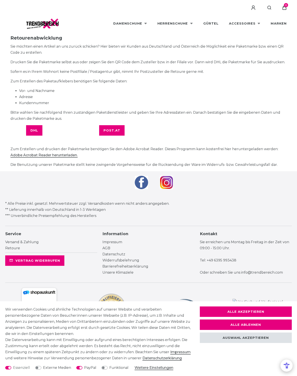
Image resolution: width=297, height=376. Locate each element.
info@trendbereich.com (262, 272)
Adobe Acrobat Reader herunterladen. (44, 155)
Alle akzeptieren (245, 312)
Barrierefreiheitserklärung (125, 266)
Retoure (12, 248)
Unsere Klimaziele (117, 272)
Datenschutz (113, 254)
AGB (106, 248)
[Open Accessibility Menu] (286, 365)
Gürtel (211, 23)
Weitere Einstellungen (154, 368)
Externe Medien (57, 368)
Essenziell (21, 368)
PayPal (90, 368)
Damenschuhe (128, 23)
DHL (34, 130)
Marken (279, 23)
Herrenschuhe (173, 23)
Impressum (112, 242)
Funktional (118, 368)
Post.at (111, 130)
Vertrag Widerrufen (37, 261)
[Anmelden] (254, 7)
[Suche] (269, 8)
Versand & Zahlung (22, 242)
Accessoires (243, 23)
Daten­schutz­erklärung (162, 358)
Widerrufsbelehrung (120, 260)
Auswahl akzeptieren (246, 338)
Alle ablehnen (245, 325)
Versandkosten (101, 203)
